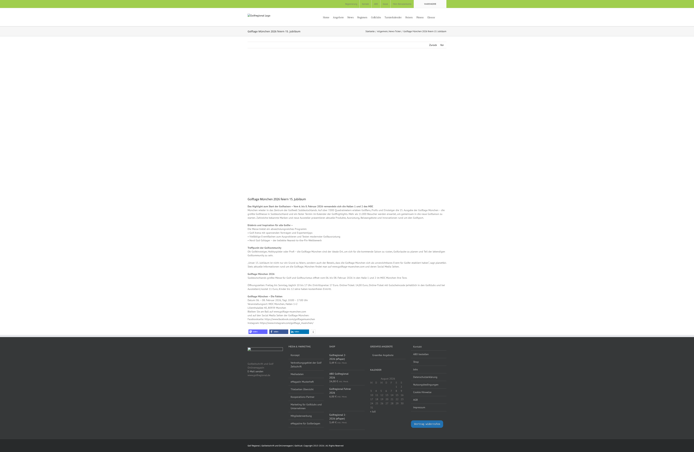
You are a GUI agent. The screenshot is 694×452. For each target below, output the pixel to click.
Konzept (295, 355)
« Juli (373, 411)
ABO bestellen (421, 354)
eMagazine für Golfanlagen (305, 423)
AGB (415, 399)
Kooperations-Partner (302, 397)
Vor (442, 45)
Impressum (419, 407)
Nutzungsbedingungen (425, 384)
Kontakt (417, 346)
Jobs (415, 369)
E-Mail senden (255, 371)
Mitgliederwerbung (301, 415)
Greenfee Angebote (382, 355)
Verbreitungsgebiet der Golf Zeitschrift (306, 364)
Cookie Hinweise (422, 392)
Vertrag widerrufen (427, 424)
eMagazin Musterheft (302, 381)
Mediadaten (297, 374)
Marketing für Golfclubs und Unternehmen (306, 406)
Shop (416, 361)
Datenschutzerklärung (425, 377)
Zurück (433, 45)
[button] (445, 17)
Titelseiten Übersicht (302, 389)
